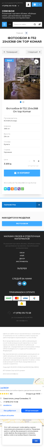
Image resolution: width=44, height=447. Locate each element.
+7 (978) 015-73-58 (9, 6)
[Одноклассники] (12, 188)
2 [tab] (23, 102)
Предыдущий (11, 52)
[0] (37, 4)
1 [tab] (20, 102)
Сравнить (36, 61)
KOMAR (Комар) (10, 121)
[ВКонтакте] (8, 188)
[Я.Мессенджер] (5, 188)
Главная (19, 33)
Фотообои (22, 223)
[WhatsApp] (22, 188)
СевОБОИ (8, 11)
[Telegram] (15, 188)
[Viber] (19, 188)
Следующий (33, 52)
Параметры (10, 205)
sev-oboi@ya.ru (22, 320)
